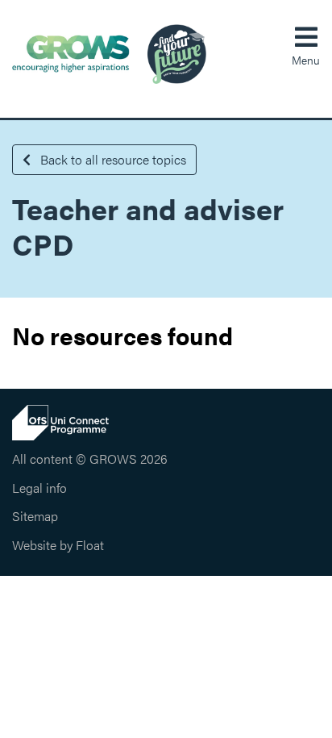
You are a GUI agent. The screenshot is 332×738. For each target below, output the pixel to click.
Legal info (39, 487)
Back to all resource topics (111, 159)
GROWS (109, 54)
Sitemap (35, 516)
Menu (306, 60)
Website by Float (58, 545)
